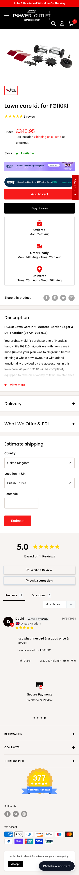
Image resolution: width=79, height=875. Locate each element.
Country (10, 453)
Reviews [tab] (11, 595)
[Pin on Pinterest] (55, 298)
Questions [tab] (38, 595)
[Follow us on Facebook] (7, 814)
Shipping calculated (47, 136)
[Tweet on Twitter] (63, 298)
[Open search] (53, 23)
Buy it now (39, 208)
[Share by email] (71, 298)
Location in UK (14, 473)
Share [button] (27, 661)
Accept (15, 864)
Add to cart (39, 194)
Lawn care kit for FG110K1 (35, 650)
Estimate (17, 521)
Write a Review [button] (41, 570)
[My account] (62, 23)
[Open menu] (6, 15)
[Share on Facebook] (46, 298)
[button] (65, 661)
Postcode (11, 494)
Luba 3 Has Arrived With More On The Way (39, 3)
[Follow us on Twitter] (16, 814)
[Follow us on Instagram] (24, 814)
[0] (71, 23)
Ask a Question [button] (41, 580)
